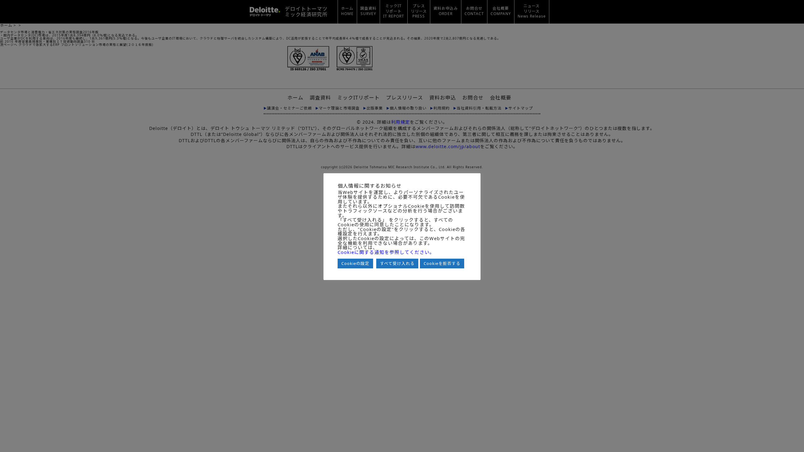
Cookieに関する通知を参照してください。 (386, 252)
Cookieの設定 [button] (355, 263)
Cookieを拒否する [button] (442, 263)
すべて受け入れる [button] (397, 263)
